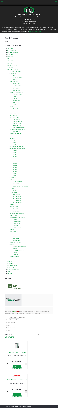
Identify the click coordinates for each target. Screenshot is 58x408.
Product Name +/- (14, 317)
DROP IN (15, 190)
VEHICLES (12, 260)
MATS (11, 106)
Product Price (9, 330)
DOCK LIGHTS (16, 223)
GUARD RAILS (13, 258)
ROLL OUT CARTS (17, 85)
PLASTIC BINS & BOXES (15, 133)
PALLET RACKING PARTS (19, 127)
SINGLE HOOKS (17, 131)
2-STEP (15, 171)
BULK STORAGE (14, 206)
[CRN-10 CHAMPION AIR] (17, 345)
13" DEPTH (15, 137)
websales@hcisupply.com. (35, 31)
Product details (17, 368)
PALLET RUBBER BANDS (19, 185)
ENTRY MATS (16, 108)
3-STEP (15, 158)
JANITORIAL (10, 67)
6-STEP (15, 164)
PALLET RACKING (14, 117)
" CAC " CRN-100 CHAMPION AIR (17, 380)
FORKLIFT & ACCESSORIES (16, 92)
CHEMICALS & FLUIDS (12, 52)
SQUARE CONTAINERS (18, 87)
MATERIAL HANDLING (12, 69)
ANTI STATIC (16, 112)
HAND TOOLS (10, 62)
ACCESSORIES (16, 194)
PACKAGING (10, 262)
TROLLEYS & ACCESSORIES (19, 246)
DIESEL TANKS (13, 215)
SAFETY (9, 271)
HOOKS (15, 252)
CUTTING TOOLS (11, 50)
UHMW (14, 144)
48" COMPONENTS (17, 196)
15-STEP (15, 156)
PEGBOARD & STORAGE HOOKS (18, 129)
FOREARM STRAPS (17, 94)
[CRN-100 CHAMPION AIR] (17, 376)
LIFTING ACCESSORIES (18, 250)
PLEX (14, 142)
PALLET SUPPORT (17, 121)
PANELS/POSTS (17, 125)
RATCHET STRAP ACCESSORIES (20, 187)
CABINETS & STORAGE (15, 71)
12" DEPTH (15, 135)
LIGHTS (15, 98)
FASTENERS (10, 56)
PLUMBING (10, 263)
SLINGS (12, 179)
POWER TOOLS (11, 267)
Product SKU (22, 317)
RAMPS (12, 229)
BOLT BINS (15, 208)
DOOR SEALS (16, 219)
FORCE (16, 311)
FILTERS (9, 58)
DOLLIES (12, 204)
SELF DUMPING (16, 90)
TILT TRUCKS (16, 89)
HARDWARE (10, 64)
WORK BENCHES (14, 192)
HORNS (15, 96)
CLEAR (14, 237)
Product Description (10, 322)
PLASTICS (12, 139)
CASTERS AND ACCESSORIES (17, 213)
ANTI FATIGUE (16, 110)
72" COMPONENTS (17, 200)
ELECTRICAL (10, 54)
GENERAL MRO (11, 60)
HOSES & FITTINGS (12, 66)
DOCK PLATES (16, 225)
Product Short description (12, 319)
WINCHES (15, 254)
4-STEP (15, 160)
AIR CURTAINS (16, 240)
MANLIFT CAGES (17, 100)
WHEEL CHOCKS (17, 227)
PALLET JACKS (13, 116)
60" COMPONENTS (17, 198)
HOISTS (15, 248)
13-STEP (15, 173)
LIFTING (12, 244)
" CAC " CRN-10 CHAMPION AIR (17, 352)
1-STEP (15, 150)
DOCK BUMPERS (17, 221)
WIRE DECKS (13, 189)
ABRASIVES (10, 48)
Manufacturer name (10, 327)
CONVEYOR (13, 73)
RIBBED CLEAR (16, 239)
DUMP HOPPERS (14, 81)
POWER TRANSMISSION (13, 269)
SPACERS (15, 79)
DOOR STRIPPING (14, 233)
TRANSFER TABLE (17, 77)
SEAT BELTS (16, 102)
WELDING (9, 273)
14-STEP (15, 175)
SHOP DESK (13, 177)
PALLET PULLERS (14, 256)
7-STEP (15, 165)
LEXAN (14, 140)
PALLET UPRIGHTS (17, 123)
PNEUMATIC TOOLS (12, 265)
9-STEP (15, 169)
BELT (14, 75)
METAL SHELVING (14, 114)
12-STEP (15, 154)
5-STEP (15, 162)
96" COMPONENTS (17, 202)
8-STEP (15, 167)
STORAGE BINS (16, 212)
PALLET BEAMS (16, 119)
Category (8, 325)
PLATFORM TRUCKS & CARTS (17, 146)
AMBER (15, 235)
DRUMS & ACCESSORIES (16, 242)
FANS (14, 104)
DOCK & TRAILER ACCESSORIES (17, 217)
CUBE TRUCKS (16, 83)
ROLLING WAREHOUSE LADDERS (18, 148)
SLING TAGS (16, 183)
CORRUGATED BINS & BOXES (20, 210)
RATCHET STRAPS (17, 181)
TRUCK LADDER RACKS (15, 231)
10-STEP (15, 152)
